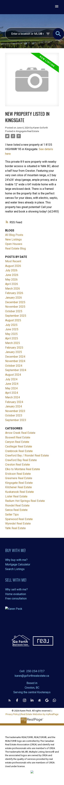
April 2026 (11, 284)
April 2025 (11, 338)
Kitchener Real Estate (18, 487)
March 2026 (12, 288)
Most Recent (13, 261)
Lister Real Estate (16, 496)
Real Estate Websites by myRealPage (39, 714)
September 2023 (15, 420)
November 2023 (15, 411)
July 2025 (11, 325)
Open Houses (13, 244)
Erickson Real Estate (18, 473)
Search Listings (15, 569)
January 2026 (13, 297)
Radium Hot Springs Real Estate (25, 501)
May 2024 (11, 388)
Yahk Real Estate (15, 528)
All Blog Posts (14, 235)
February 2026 (14, 293)
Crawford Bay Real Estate (21, 460)
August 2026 (13, 266)
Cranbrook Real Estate (19, 451)
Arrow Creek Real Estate (20, 432)
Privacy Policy (12, 714)
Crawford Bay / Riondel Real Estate (27, 455)
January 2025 (13, 352)
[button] (9, 700)
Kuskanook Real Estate (19, 492)
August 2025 (13, 320)
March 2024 (12, 397)
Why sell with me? (16, 589)
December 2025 (15, 302)
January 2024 (13, 406)
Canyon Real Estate (17, 442)
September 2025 (15, 315)
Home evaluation (15, 594)
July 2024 (11, 379)
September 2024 (15, 370)
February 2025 (14, 347)
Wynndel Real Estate (18, 523)
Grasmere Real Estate (18, 478)
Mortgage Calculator (17, 564)
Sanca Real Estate (16, 510)
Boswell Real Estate (17, 437)
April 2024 (11, 392)
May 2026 (11, 279)
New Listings (13, 239)
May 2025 (11, 334)
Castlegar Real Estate (18, 446)
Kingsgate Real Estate (27, 131)
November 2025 (15, 306)
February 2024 (14, 402)
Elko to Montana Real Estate (22, 469)
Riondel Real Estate (17, 505)
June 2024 (11, 383)
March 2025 (12, 343)
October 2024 (13, 365)
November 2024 (15, 361)
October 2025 (13, 311)
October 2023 (13, 415)
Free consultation (16, 598)
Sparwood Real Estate (19, 519)
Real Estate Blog (15, 248)
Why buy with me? (16, 560)
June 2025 (11, 329)
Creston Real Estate (17, 464)
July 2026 (11, 270)
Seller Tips (12, 514)
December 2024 (15, 356)
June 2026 (11, 275)
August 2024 (13, 374)
